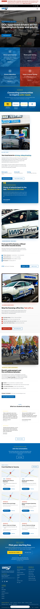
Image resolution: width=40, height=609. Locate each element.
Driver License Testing (8, 36)
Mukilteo (23, 602)
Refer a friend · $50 (32, 576)
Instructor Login (19, 580)
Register (3, 598)
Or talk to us (28, 552)
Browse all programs (7, 178)
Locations (3, 591)
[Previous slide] (2, 29)
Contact (3, 596)
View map (13, 488)
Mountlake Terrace (5, 604)
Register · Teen (25, 266)
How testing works (17, 328)
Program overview (20, 572)
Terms (33, 607)
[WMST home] (19, 9)
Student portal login (32, 578)
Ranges (18, 577)
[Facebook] (34, 6)
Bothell (30, 602)
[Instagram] (36, 6)
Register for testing (21, 36)
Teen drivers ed (31, 571)
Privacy (30, 607)
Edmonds (19, 602)
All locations (35, 466)
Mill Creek (27, 602)
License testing (31, 574)
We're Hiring (4, 589)
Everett (11, 602)
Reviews (3, 594)
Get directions (6, 488)
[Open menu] (37, 9)
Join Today (20, 457)
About (3, 587)
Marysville (10, 604)
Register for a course (14, 552)
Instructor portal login (32, 580)
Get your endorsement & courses (21, 570)
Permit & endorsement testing (21, 575)
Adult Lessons (34, 266)
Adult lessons (31, 573)
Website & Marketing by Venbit (33, 604)
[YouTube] (37, 6)
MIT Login (18, 582)
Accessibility (36, 607)
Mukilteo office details (27, 3)
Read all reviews (20, 438)
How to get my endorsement (8, 396)
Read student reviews (19, 178)
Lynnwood (15, 602)
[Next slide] (37, 29)
